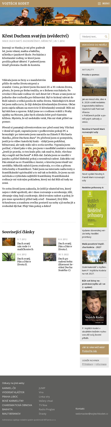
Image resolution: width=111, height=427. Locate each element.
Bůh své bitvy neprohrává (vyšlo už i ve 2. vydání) (93, 284)
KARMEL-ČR (9, 388)
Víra (41, 392)
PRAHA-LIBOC (10, 396)
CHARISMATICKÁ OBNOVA (17, 405)
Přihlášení (87, 364)
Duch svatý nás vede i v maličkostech (25, 246)
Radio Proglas (47, 409)
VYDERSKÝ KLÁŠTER (13, 392)
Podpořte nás (89, 351)
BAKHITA (7, 409)
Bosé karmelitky (13, 400)
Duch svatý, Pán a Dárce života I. (65, 246)
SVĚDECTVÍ (46, 41)
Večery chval (46, 400)
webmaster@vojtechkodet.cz (92, 413)
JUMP (42, 388)
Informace (101, 364)
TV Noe (43, 405)
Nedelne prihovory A (92, 187)
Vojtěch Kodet (15, 3)
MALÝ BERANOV (11, 413)
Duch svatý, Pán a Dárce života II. (24, 261)
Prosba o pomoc (90, 74)
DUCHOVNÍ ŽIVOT (31, 41)
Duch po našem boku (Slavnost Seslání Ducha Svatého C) (65, 264)
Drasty (42, 413)
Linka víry (44, 396)
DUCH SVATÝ (15, 41)
